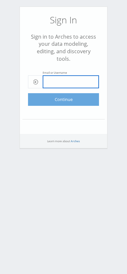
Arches (75, 141)
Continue (64, 99)
